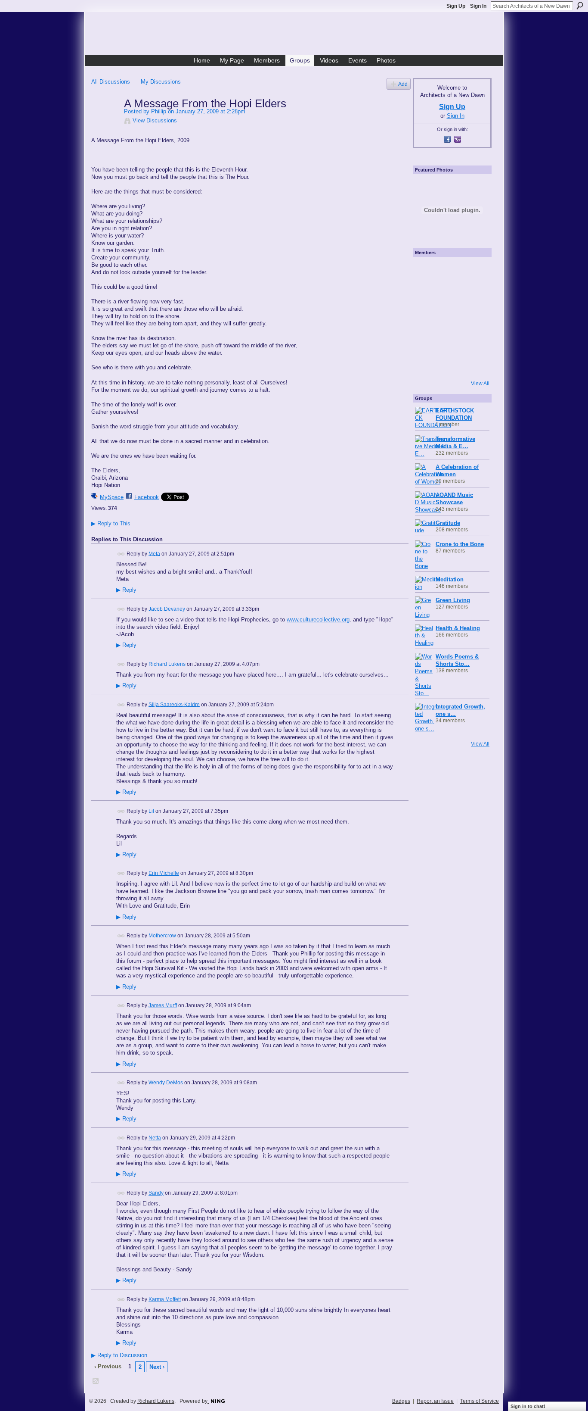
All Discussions (110, 81)
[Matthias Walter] (473, 271)
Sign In (478, 6)
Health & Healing (458, 628)
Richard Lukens (167, 664)
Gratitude (448, 523)
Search (579, 5)
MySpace (112, 497)
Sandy (156, 1193)
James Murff (163, 1005)
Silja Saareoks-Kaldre (174, 704)
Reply (126, 590)
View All (480, 384)
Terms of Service (479, 1401)
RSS (96, 1381)
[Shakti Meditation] (473, 294)
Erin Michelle (164, 873)
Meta (154, 553)
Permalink (121, 554)
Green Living (453, 600)
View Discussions (155, 120)
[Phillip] (105, 121)
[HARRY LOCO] (426, 294)
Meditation (450, 579)
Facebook (146, 497)
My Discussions (161, 81)
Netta (155, 1138)
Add (403, 84)
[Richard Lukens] (449, 271)
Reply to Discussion (119, 1355)
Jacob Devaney (167, 609)
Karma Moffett (165, 1299)
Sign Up (455, 6)
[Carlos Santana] (473, 341)
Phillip (158, 111)
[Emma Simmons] (426, 364)
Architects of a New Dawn (297, 35)
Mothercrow (162, 936)
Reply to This (110, 523)
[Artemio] (449, 364)
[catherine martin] (449, 317)
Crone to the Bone (460, 544)
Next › (156, 1367)
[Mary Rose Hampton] (426, 341)
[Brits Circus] (473, 317)
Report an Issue (435, 1401)
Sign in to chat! (528, 1406)
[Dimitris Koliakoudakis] (473, 364)
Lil (151, 811)
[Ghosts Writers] (449, 341)
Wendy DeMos (166, 1083)
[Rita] (426, 317)
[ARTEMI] (426, 271)
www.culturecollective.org (318, 619)
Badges (401, 1401)
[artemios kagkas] (449, 294)
